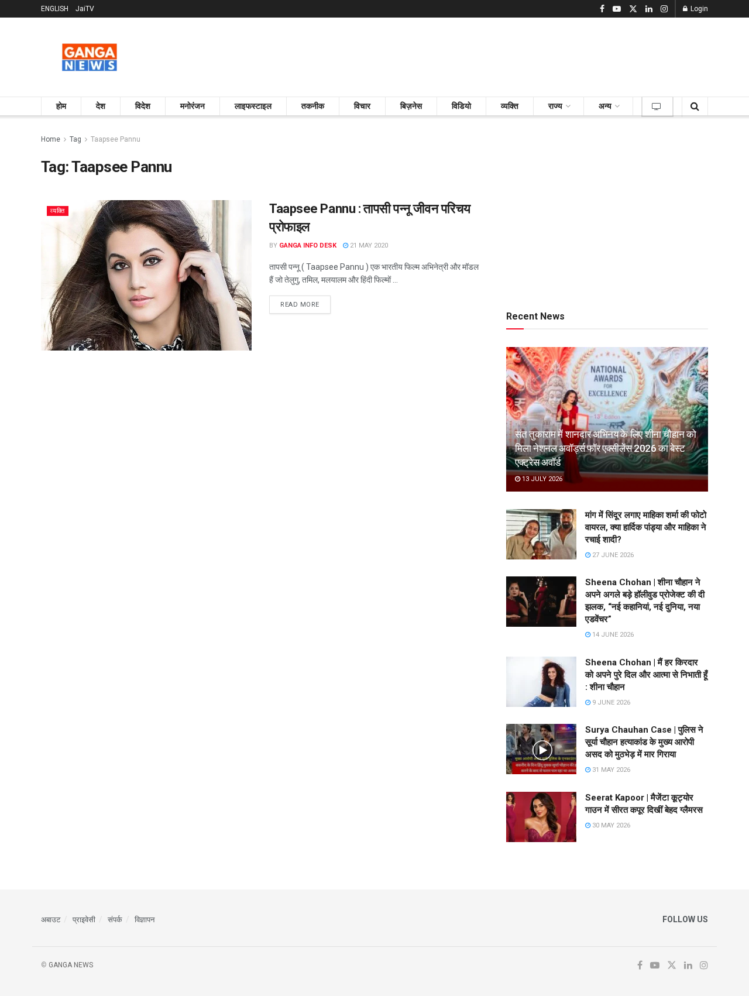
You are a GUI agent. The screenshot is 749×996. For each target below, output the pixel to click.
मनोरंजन (192, 106)
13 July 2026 (541, 479)
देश (100, 106)
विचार (362, 106)
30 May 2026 (610, 825)
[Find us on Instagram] (664, 9)
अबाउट (50, 919)
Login (698, 9)
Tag (75, 139)
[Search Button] (694, 106)
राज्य (555, 106)
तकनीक (312, 106)
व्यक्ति (509, 106)
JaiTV (84, 9)
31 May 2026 (610, 770)
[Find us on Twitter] (633, 9)
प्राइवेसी (84, 919)
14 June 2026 (612, 634)
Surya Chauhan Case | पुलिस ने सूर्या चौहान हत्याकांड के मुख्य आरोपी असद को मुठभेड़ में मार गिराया (644, 742)
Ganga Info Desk (307, 245)
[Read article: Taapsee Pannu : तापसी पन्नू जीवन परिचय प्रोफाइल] (146, 275)
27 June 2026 (612, 555)
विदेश (142, 106)
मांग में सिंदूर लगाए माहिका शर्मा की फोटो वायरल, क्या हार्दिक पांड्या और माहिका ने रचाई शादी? (645, 527)
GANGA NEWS (71, 965)
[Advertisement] (495, 55)
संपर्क (115, 919)
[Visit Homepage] (89, 57)
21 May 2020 (368, 245)
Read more (305, 304)
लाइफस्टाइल (253, 106)
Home (50, 139)
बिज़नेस (411, 106)
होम (61, 106)
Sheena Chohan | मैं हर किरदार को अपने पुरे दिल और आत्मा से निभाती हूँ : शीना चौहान (646, 674)
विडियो (461, 106)
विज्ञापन (144, 919)
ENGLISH (54, 9)
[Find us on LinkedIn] (648, 9)
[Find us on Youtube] (617, 9)
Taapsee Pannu (115, 139)
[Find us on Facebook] (602, 9)
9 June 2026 (610, 702)
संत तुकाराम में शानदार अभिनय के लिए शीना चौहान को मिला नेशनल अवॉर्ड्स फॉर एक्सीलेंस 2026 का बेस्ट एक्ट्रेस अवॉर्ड (605, 448)
